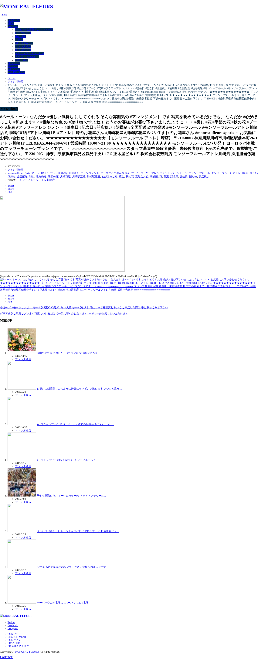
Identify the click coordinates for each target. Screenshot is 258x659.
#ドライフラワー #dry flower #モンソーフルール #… (67, 460)
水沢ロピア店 (23, 50)
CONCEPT (14, 20)
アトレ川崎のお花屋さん (64, 173)
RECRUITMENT (17, 637)
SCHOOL (13, 66)
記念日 (174, 176)
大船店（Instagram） (27, 56)
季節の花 (53, 176)
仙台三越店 (21, 60)
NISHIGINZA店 (24, 43)
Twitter (11, 622)
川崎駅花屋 (93, 176)
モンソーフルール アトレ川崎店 (36, 180)
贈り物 (193, 176)
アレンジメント (90, 173)
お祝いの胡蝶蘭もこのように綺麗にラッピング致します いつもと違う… (79, 388)
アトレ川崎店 (23, 46)
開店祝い (204, 176)
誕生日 (184, 176)
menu (4, 14)
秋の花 (130, 176)
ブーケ (135, 173)
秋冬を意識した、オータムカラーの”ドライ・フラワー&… (71, 495)
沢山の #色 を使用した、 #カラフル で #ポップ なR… (68, 353)
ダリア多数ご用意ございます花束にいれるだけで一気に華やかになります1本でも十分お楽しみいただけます (64, 313)
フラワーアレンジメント (155, 173)
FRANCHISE (15, 643)
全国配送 (22, 176)
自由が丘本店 (23, 33)
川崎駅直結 (78, 176)
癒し (121, 176)
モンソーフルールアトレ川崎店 (229, 173)
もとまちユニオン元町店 (29, 53)
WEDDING (14, 69)
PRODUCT (14, 63)
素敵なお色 (141, 176)
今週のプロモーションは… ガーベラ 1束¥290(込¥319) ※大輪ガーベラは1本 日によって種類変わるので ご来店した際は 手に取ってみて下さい (84, 307)
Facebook (13, 625)
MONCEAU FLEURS (27, 651)
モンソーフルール (199, 173)
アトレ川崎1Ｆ (40, 173)
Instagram (13, 26)
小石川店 (20, 36)
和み (31, 176)
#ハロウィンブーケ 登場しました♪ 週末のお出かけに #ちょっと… (75, 424)
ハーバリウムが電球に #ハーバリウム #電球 (62, 602)
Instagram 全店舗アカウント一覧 (34, 29)
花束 (166, 176)
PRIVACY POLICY (18, 646)
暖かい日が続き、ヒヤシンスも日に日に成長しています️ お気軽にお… (78, 531)
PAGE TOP (6, 657)
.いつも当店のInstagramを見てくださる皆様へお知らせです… (73, 567)
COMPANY (14, 640)
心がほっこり (109, 176)
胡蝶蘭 (154, 176)
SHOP (11, 23)
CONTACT (14, 634)
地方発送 (41, 176)
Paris (27, 173)
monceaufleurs (15, 173)
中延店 (19, 39)
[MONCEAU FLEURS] (26, 6)
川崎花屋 (65, 176)
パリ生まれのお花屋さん (115, 173)
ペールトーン (179, 173)
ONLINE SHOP (16, 72)
